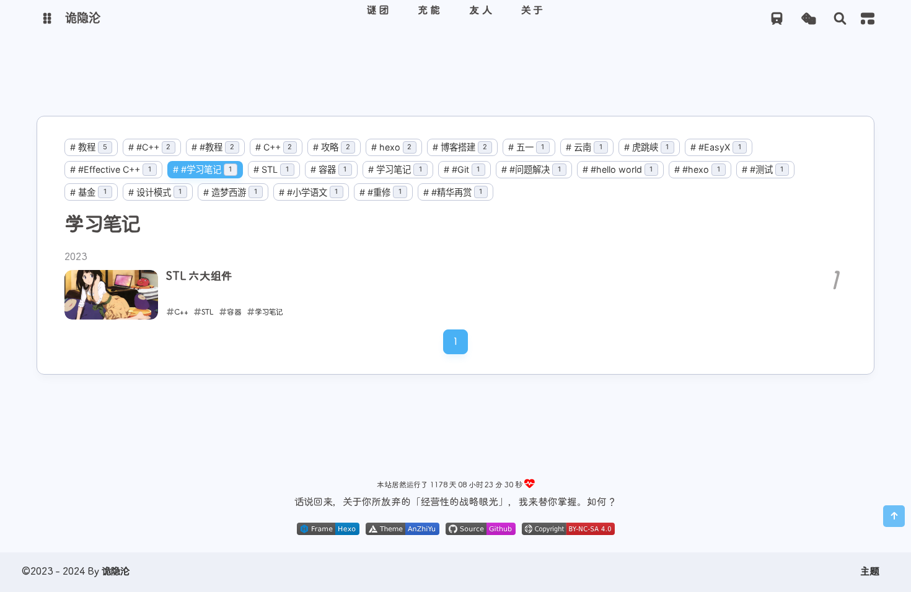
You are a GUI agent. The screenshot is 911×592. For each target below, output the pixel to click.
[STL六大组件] (111, 295)
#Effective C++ (110, 169)
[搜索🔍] (840, 19)
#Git (462, 169)
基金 (88, 192)
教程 (88, 147)
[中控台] (867, 18)
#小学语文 (308, 192)
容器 (328, 169)
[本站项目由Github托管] (481, 532)
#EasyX (715, 147)
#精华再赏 (453, 192)
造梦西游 (230, 192)
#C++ (149, 147)
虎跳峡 (646, 147)
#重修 (380, 192)
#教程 (212, 147)
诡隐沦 (116, 572)
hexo (391, 147)
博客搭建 (460, 147)
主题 (869, 572)
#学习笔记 (202, 169)
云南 (584, 147)
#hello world (618, 169)
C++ (274, 147)
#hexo (697, 169)
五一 (526, 147)
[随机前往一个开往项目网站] (777, 19)
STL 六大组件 (199, 277)
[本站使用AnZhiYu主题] (402, 532)
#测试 (763, 169)
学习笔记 (395, 169)
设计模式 (155, 192)
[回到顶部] (894, 516)
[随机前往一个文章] (808, 19)
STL (271, 169)
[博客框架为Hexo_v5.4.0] (328, 532)
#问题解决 (531, 169)
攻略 (331, 147)
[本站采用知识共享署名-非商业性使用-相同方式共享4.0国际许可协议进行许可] (568, 532)
